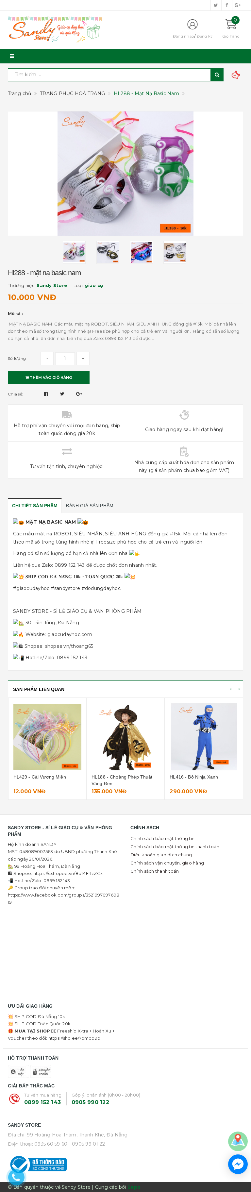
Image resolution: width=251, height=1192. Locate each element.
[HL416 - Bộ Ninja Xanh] (204, 737)
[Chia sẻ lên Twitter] (63, 394)
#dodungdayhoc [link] (101, 588)
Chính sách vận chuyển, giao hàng (167, 862)
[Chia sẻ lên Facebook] (47, 394)
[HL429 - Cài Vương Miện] (47, 737)
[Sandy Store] (84, 30)
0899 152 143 (42, 1102)
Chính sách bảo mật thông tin (162, 838)
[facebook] (227, 5)
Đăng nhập (183, 36)
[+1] (79, 394)
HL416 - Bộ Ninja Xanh (194, 777)
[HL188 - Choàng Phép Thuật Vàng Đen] (125, 737)
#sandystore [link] (65, 588)
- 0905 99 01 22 (87, 1144)
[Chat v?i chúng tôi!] (238, 1164)
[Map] (238, 1141)
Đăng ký (204, 36)
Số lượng (17, 358)
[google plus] (237, 5)
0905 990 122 (90, 1102)
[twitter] (216, 5)
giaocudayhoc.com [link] (69, 634)
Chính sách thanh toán (154, 871)
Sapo (134, 1187)
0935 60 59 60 (50, 1144)
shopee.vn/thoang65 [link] (69, 646)
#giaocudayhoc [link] (31, 588)
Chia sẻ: (15, 394)
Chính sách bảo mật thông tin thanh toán (174, 846)
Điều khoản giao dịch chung (161, 854)
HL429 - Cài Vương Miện (39, 777)
